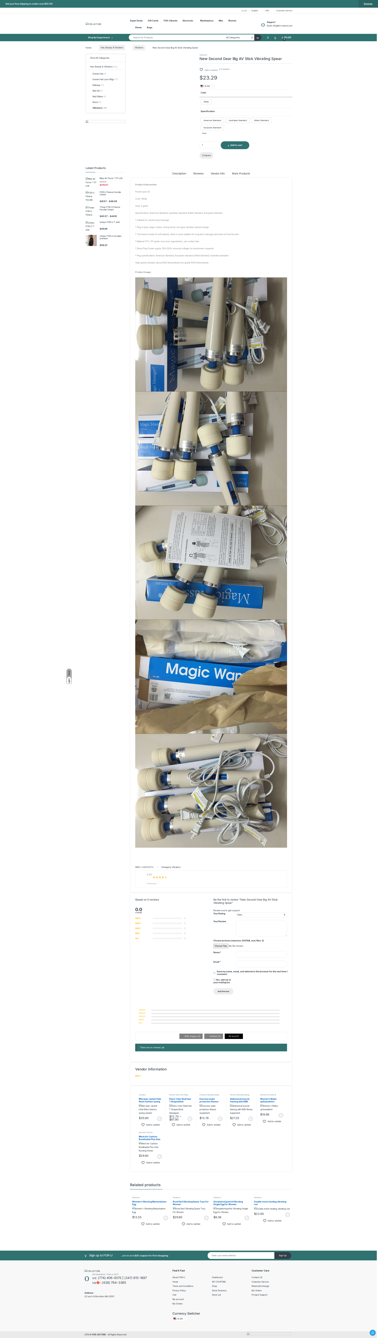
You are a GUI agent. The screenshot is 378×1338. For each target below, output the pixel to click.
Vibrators (139, 47)
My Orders (177, 1303)
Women (232, 20)
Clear (204, 133)
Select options (158, 1118)
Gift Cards (153, 20)
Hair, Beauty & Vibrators (112, 47)
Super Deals (136, 20)
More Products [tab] (241, 173)
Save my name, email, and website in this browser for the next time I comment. (252, 972)
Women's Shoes (146, 1132)
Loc (245, 10)
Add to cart (236, 145)
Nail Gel (98, 90)
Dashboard (217, 1277)
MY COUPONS (219, 1281)
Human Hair (99, 73)
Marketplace (206, 20)
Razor (97, 102)
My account (178, 1299)
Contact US (257, 1277)
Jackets (142, 1095)
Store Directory (219, 1290)
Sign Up (283, 1255)
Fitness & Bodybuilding (209, 1095)
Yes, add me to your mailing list (222, 981)
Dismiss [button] (368, 4)
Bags (149, 27)
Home (88, 47)
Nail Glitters (99, 96)
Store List (216, 1295)
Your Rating (219, 913)
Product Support (259, 1295)
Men (221, 20)
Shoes (138, 27)
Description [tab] (179, 173)
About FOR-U (178, 1277)
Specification (208, 111)
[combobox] (177, 37)
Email (217, 962)
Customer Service (284, 10)
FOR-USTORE (99, 1334)
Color (203, 92)
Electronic (188, 20)
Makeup (98, 85)
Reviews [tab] (198, 173)
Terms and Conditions (182, 1286)
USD (267, 10)
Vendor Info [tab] (218, 173)
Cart (174, 1295)
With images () (192, 1036)
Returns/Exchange (260, 1286)
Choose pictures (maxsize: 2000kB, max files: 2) (238, 940)
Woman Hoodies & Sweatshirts (268, 1096)
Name (217, 952)
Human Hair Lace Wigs (178, 1095)
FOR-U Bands (170, 20)
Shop (214, 1286)
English (255, 10)
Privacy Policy (179, 1290)
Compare (225, 69)
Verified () (215, 1036)
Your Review (219, 921)
